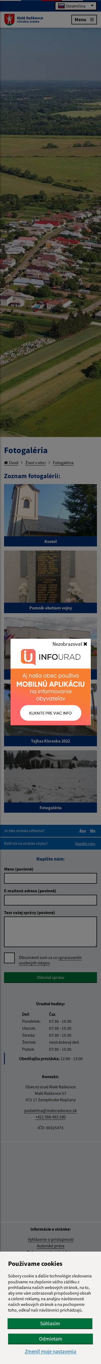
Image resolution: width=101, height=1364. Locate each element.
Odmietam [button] (50, 1338)
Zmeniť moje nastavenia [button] (50, 1351)
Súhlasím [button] (50, 1323)
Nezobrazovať (68, 644)
